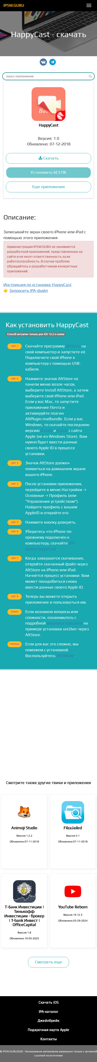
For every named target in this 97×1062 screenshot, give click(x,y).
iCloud (62, 431)
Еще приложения (48, 187)
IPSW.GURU (13, 5)
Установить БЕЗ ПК (48, 172)
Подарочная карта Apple (48, 1030)
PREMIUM (65, 656)
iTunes (47, 431)
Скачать (50, 158)
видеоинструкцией (65, 623)
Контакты (48, 1039)
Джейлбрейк (48, 1021)
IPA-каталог (48, 1012)
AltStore (73, 346)
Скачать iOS (49, 1002)
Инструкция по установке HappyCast (37, 285)
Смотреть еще (48, 962)
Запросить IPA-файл (28, 291)
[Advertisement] (48, 721)
